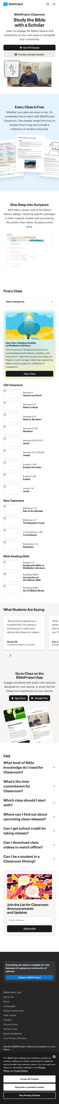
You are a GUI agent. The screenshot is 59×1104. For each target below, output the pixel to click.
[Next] (10, 655)
